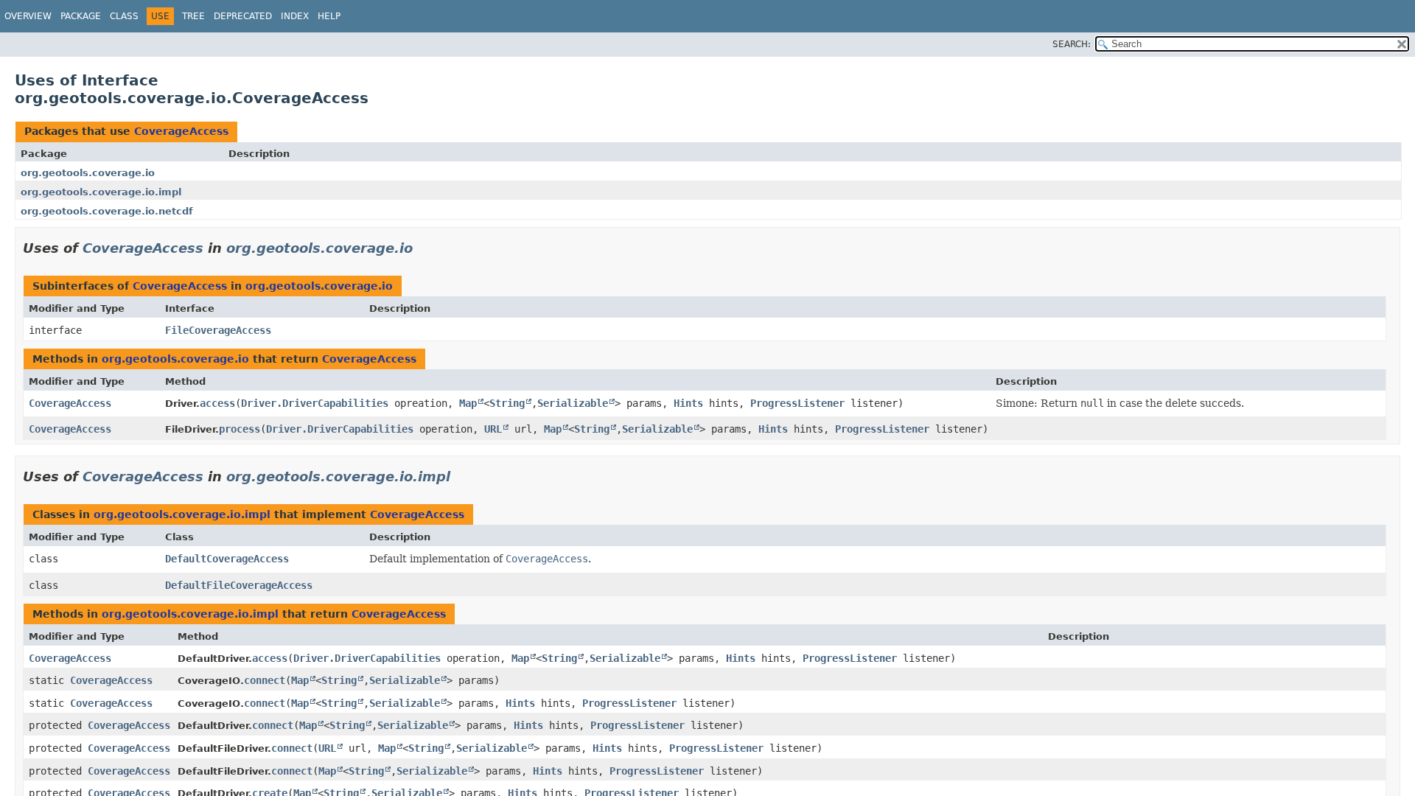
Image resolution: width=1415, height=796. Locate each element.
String (507, 403)
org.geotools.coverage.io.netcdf (107, 211)
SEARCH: (1071, 44)
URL (493, 429)
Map (468, 403)
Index (295, 16)
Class (124, 16)
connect (264, 680)
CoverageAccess (181, 131)
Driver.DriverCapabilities (314, 403)
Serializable (572, 403)
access (217, 403)
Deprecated (243, 16)
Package (80, 16)
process (239, 429)
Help (329, 16)
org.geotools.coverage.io (88, 172)
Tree (193, 16)
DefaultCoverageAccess (227, 559)
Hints (688, 403)
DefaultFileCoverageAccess (238, 585)
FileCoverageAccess (218, 330)
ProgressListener (797, 403)
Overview (28, 16)
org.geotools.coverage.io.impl (101, 192)
